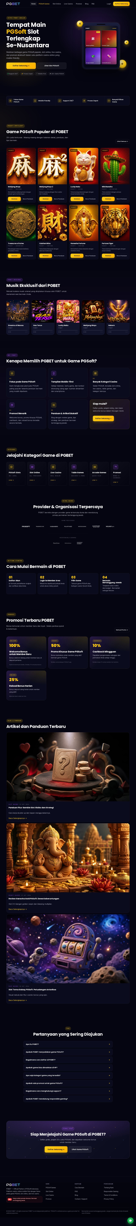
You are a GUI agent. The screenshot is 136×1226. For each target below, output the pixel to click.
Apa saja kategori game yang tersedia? (43, 1075)
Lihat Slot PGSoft (51, 65)
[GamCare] (56, 543)
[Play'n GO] (68, 526)
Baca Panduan (28, 199)
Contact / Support (81, 1199)
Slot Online (57, 4)
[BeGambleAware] (68, 543)
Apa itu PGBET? (32, 1044)
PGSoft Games (44, 4)
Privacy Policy (109, 1199)
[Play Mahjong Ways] (93, 311)
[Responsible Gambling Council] (79, 543)
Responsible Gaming (111, 1191)
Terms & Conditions (111, 1195)
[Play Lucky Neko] (68, 311)
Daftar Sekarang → (21, 65)
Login (109, 4)
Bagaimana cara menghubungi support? (43, 1091)
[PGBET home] (13, 3)
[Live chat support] (130, 1220)
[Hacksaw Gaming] (96, 526)
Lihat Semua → (122, 141)
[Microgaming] (82, 526)
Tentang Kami (108, 1187)
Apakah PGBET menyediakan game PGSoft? (45, 1052)
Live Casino (68, 4)
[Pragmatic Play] (39, 526)
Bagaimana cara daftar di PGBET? (40, 1060)
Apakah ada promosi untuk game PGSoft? (44, 1083)
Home (33, 4)
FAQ (93, 4)
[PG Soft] (25, 526)
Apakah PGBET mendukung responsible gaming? (47, 1099)
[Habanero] (54, 526)
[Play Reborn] (118, 311)
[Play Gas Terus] (43, 311)
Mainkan (14, 199)
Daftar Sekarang (121, 4)
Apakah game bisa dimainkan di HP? (41, 1067)
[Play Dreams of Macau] (17, 311)
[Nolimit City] (110, 526)
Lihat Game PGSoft (80, 1149)
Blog (86, 4)
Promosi (79, 4)
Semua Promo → (122, 630)
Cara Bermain (79, 1187)
